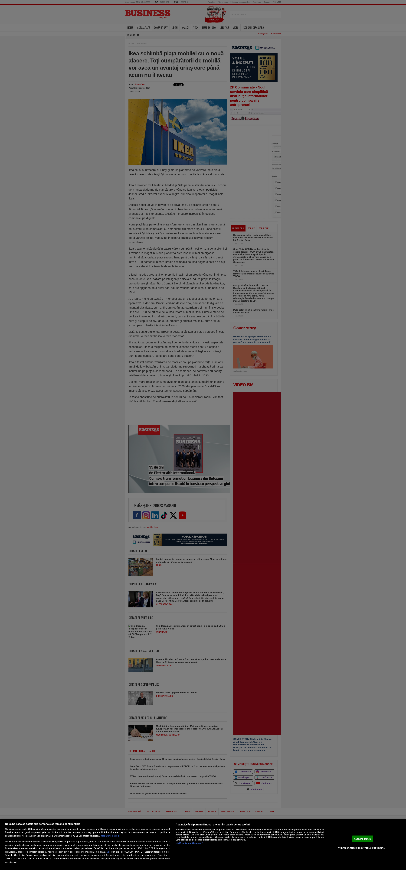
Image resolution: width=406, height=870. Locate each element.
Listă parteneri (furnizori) (189, 843)
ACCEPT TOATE (362, 838)
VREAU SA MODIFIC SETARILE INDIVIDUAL (361, 848)
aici (108, 852)
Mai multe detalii (110, 835)
